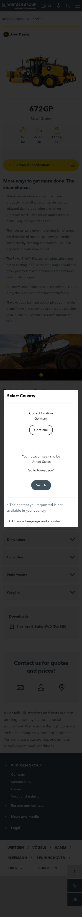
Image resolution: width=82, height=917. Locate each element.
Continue (41, 430)
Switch (41, 485)
